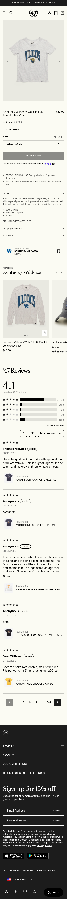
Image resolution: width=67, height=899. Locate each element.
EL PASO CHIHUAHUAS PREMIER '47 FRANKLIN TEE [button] (37, 634)
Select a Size (33, 155)
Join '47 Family (48, 3)
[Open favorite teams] (56, 13)
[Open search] (11, 13)
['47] (33, 13)
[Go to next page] (57, 702)
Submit (56, 810)
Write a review (55, 425)
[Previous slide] (7, 60)
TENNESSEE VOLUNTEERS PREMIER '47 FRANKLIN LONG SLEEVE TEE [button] (38, 589)
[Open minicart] (62, 13)
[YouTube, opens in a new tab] (25, 891)
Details (6, 193)
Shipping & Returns (12, 228)
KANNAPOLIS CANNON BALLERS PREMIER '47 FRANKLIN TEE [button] (35, 479)
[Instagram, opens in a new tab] (34, 891)
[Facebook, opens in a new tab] (15, 891)
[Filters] (32, 433)
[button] (9, 122)
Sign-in (49, 175)
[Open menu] (4, 13)
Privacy (48, 845)
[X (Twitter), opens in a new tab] (6, 891)
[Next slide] (59, 60)
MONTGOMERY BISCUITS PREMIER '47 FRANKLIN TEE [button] (37, 525)
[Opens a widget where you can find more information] (53, 892)
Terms (40, 845)
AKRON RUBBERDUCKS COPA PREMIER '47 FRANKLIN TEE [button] (34, 683)
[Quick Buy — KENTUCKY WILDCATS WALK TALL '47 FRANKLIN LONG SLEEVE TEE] (44, 333)
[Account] (49, 13)
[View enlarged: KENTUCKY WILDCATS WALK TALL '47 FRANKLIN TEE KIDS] (33, 60)
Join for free (11, 178)
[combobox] (33, 143)
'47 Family (8, 235)
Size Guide (59, 137)
